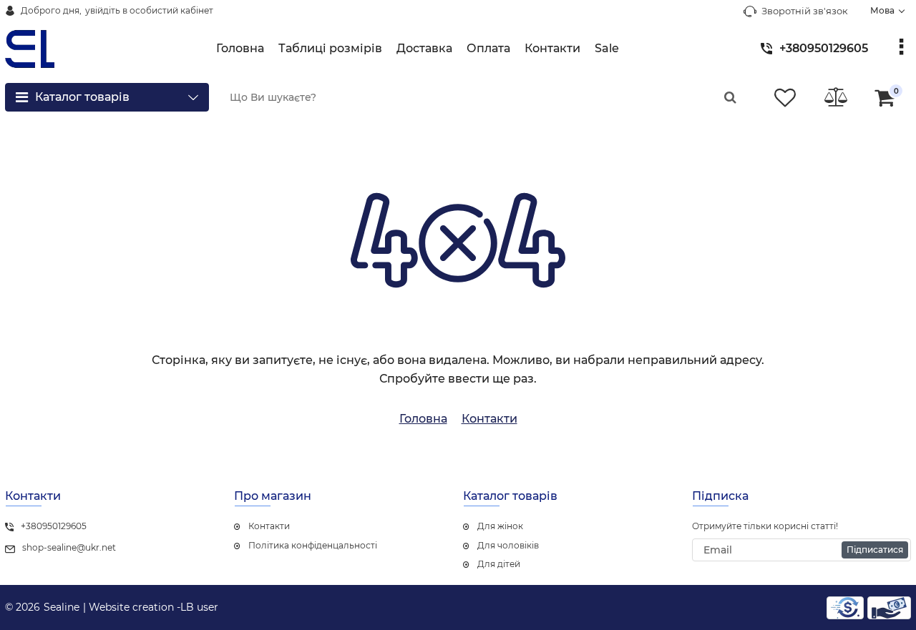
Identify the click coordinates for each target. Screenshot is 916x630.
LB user (199, 607)
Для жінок (500, 526)
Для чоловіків (508, 545)
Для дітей (498, 563)
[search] (730, 97)
